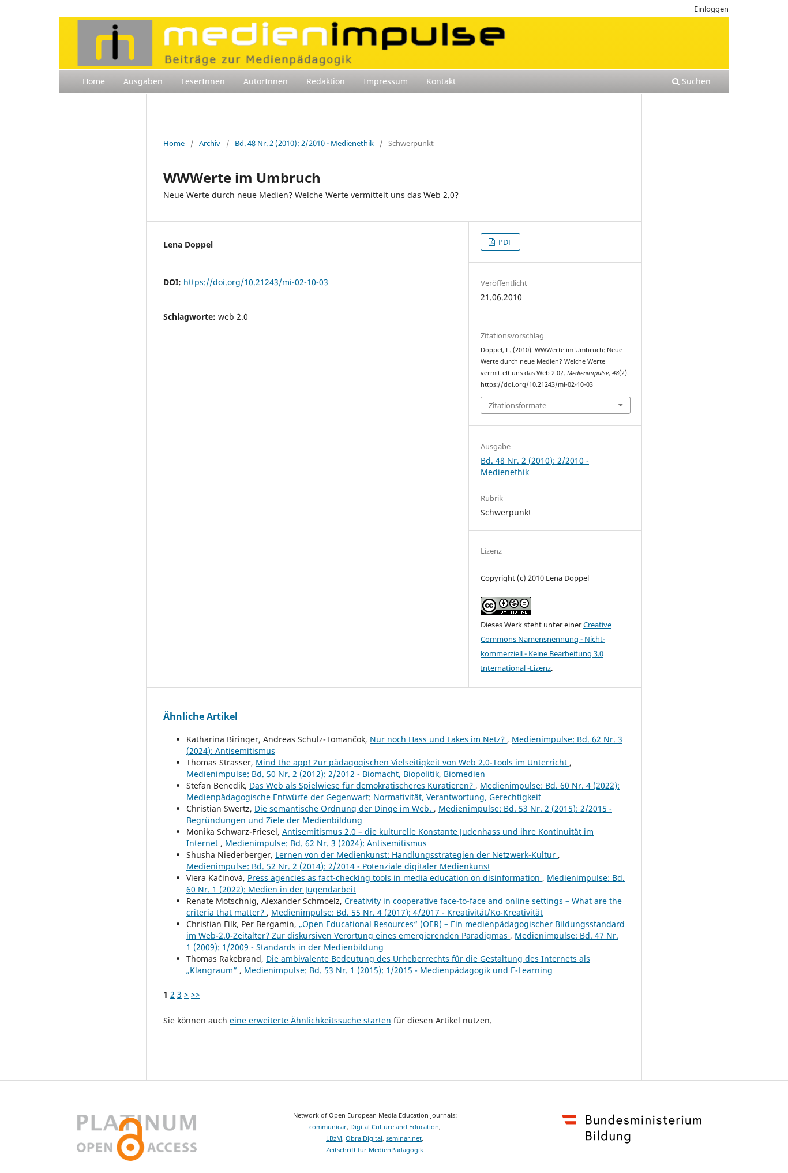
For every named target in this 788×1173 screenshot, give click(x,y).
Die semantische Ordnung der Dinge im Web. (344, 808)
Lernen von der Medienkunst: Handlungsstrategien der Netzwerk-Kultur (416, 854)
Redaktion (325, 81)
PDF (504, 242)
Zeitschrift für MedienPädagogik (374, 1150)
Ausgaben (143, 81)
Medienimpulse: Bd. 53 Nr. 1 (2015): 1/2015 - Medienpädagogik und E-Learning (398, 970)
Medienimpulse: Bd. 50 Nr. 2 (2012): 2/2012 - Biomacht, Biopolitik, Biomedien (335, 773)
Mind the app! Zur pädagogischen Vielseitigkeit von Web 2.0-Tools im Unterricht (412, 762)
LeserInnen (203, 81)
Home (93, 81)
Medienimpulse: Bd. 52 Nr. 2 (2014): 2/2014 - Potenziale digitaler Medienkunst (338, 866)
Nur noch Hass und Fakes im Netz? (438, 739)
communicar (328, 1127)
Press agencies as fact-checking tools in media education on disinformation (394, 877)
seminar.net (404, 1138)
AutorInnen (265, 81)
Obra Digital (364, 1138)
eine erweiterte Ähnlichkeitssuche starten (310, 1020)
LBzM (334, 1138)
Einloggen (711, 8)
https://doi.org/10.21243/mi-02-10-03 (255, 282)
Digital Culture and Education (394, 1127)
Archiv (209, 143)
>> (195, 994)
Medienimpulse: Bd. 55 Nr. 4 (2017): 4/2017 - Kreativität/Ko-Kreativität (407, 912)
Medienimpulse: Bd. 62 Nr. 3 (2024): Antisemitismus (326, 843)
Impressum (385, 81)
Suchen (695, 81)
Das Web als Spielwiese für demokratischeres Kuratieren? (362, 785)
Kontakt (441, 81)
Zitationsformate (517, 405)
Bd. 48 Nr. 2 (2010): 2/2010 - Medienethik (304, 143)
